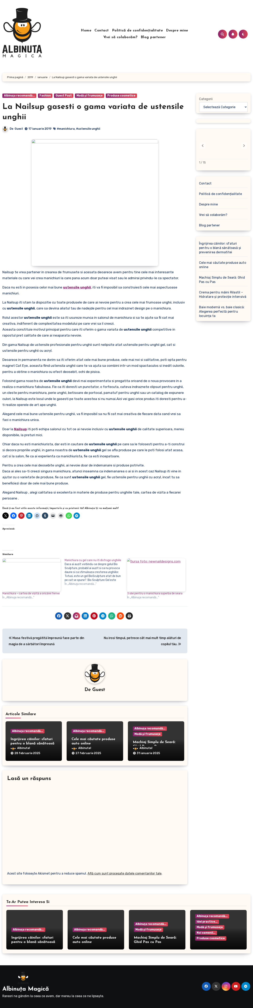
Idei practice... (207, 921)
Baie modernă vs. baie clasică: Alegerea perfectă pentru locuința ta (222, 311)
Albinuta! (23, 748)
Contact (101, 30)
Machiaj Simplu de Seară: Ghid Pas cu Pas (222, 280)
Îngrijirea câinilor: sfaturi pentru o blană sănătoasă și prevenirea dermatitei (32, 744)
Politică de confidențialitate (137, 30)
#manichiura (66, 128)
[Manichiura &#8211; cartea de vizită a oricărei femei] (31, 575)
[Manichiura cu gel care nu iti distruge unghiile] (96, 572)
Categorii (206, 99)
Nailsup (20, 429)
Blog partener (153, 37)
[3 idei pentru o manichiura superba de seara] (156, 575)
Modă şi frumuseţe (89, 95)
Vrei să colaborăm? (120, 37)
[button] (244, 146)
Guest (19, 128)
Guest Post (64, 95)
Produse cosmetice (121, 95)
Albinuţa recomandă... (19, 95)
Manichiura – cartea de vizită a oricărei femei (31, 593)
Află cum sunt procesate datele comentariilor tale (124, 873)
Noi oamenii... (206, 932)
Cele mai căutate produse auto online (222, 265)
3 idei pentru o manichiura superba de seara (154, 593)
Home (86, 30)
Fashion (45, 95)
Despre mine (177, 30)
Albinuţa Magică (25, 989)
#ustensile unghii (88, 128)
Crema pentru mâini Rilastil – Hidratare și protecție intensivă (222, 294)
